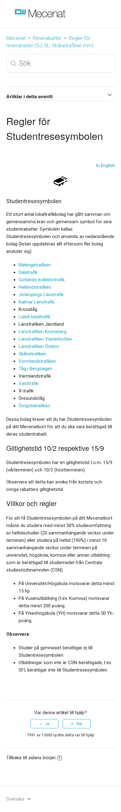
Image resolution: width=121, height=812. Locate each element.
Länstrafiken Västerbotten (45, 339)
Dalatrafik (28, 272)
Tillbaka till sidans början (31, 757)
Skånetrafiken (32, 354)
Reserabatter (47, 38)
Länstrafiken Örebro (39, 346)
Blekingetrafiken (35, 265)
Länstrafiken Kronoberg (42, 331)
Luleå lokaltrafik (34, 317)
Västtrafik (28, 383)
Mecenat (15, 38)
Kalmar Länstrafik (36, 302)
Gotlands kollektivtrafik (42, 280)
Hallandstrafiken (35, 287)
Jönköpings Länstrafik (41, 294)
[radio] (44, 723)
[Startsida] (45, 18)
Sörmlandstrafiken (37, 361)
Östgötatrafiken (34, 405)
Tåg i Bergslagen (35, 368)
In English (105, 165)
